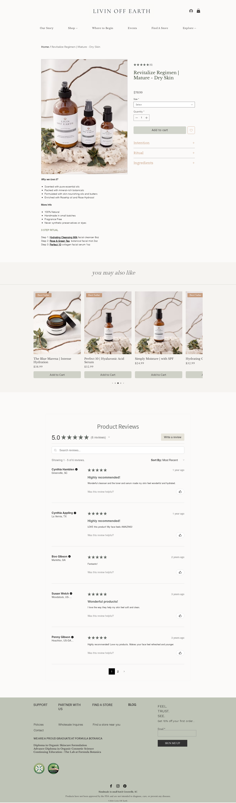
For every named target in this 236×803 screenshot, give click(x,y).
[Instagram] (118, 786)
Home (45, 46)
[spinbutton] (141, 118)
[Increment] (147, 118)
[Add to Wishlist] (191, 130)
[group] (118, 334)
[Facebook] (111, 786)
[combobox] (164, 104)
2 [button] (118, 671)
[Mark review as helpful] (180, 491)
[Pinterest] (125, 786)
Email (160, 729)
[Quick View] (158, 322)
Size (136, 99)
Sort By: (156, 460)
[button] (198, 10)
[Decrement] (136, 118)
